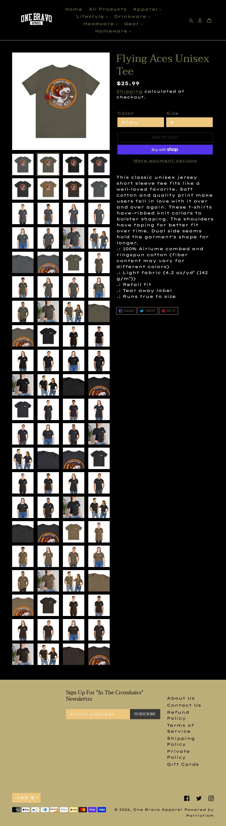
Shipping (129, 91)
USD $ (25, 797)
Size (172, 113)
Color (125, 113)
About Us (181, 698)
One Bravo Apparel (157, 809)
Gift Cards (183, 764)
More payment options (165, 160)
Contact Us (184, 705)
